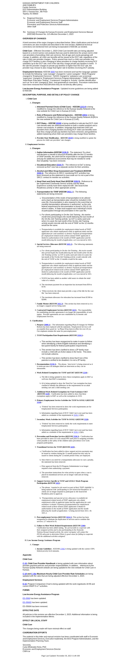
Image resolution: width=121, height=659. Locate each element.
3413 (74, 310)
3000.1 (47, 325)
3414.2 (68, 517)
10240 (58, 123)
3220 (47, 394)
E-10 (25, 584)
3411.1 (70, 192)
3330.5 (76, 181)
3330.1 (40, 173)
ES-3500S (27, 602)
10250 (70, 138)
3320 (86, 419)
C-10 (25, 563)
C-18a (33, 574)
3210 (85, 373)
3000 (53, 72)
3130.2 (65, 152)
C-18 (25, 574)
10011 (84, 115)
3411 (57, 483)
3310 (39, 402)
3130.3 (52, 364)
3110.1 (79, 335)
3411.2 (69, 244)
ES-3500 (26, 598)
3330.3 (75, 436)
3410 (72, 447)
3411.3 (59, 304)
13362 (62, 549)
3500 (83, 526)
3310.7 (60, 165)
